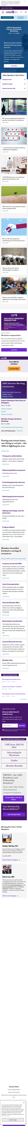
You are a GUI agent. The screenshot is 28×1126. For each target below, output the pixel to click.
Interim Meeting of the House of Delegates (13, 401)
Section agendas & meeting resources (12, 427)
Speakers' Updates (6, 409)
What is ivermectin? (14, 1092)
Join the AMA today (14, 814)
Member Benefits (7, 17)
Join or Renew (16, 12)
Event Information (8, 386)
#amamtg (5, 888)
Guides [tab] (14, 760)
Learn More (3, 5)
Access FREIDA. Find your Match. (13, 799)
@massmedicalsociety (16, 885)
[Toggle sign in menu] (26, 12)
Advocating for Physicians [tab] (14, 754)
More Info (19, 431)
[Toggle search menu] (21, 12)
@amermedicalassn (7, 887)
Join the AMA (14, 369)
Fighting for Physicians (21, 17)
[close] (26, 1)
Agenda (3, 411)
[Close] (24, 1102)
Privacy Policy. (6, 1115)
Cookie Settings (13, 1119)
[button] (14, 8)
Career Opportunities (14, 1089)
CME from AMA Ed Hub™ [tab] (14, 746)
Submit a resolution (7, 414)
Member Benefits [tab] (14, 765)
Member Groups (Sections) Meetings (11, 420)
